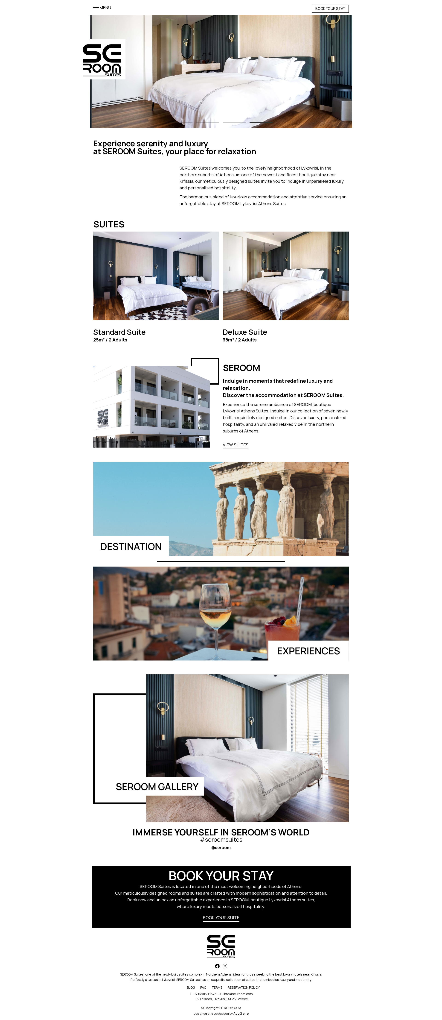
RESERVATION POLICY (244, 987)
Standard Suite (119, 332)
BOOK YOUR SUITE (221, 917)
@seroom (221, 847)
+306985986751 (205, 994)
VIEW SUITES (235, 444)
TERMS (217, 987)
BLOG (191, 987)
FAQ (203, 987)
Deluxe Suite (245, 332)
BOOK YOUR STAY (330, 8)
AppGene (241, 1013)
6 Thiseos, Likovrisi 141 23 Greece (222, 999)
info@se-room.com (238, 994)
